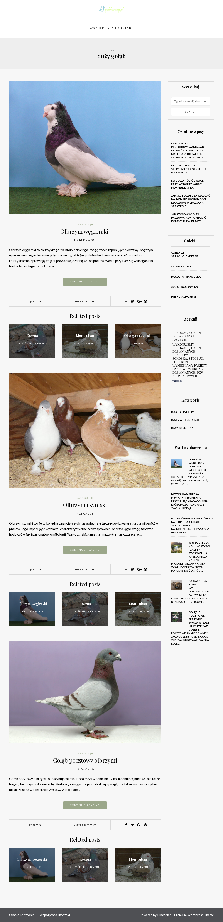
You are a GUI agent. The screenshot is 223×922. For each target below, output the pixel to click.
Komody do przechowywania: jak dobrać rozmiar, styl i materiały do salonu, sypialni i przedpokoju (187, 150)
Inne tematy (180, 411)
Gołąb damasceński (185, 287)
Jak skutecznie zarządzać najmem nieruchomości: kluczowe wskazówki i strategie (190, 201)
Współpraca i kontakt (111, 27)
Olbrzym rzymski (85, 505)
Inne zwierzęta (182, 419)
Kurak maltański (183, 297)
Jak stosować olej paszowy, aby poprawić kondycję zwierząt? (188, 218)
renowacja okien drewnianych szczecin (186, 336)
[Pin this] (145, 301)
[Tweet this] (132, 301)
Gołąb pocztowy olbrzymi (85, 760)
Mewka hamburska (185, 494)
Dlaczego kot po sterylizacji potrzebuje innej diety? (189, 169)
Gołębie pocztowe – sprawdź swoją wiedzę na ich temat (199, 619)
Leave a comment (85, 301)
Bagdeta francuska (186, 276)
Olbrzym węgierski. (85, 231)
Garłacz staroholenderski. (185, 254)
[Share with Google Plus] (139, 301)
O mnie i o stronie (21, 915)
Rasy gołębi (85, 224)
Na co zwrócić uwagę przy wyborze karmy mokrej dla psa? (187, 184)
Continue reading (85, 281)
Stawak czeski (181, 266)
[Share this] (126, 301)
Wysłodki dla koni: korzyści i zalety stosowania (199, 548)
